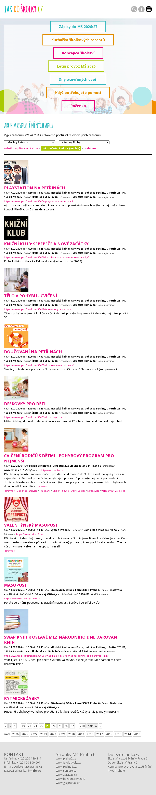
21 (35, 726)
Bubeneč (22, 490)
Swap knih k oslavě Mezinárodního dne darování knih (61, 639)
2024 (34, 734)
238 (82, 726)
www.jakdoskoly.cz (68, 762)
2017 (99, 734)
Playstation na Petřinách (34, 188)
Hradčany (44, 490)
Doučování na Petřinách (33, 351)
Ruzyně (65, 490)
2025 (25, 734)
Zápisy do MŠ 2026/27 (78, 26)
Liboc (55, 490)
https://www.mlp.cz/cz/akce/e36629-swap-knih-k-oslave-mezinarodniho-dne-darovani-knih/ (56, 655)
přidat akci (90, 148)
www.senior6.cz (66, 770)
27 (72, 726)
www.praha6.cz (66, 758)
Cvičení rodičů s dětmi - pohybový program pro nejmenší (59, 458)
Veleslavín (107, 490)
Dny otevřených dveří (78, 79)
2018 (90, 734)
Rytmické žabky (21, 698)
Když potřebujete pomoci (78, 92)
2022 (53, 734)
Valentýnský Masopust (31, 525)
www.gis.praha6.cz (68, 783)
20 (29, 726)
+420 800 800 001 (28, 762)
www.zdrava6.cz (66, 775)
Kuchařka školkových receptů (78, 39)
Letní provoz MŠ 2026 (76, 66)
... (42, 486)
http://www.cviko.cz (52, 470)
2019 (81, 734)
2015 (118, 734)
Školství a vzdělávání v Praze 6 (127, 758)
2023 (43, 734)
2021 (62, 734)
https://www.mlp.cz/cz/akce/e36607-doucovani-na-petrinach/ (39, 365)
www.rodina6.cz (66, 766)
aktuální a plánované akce (21, 148)
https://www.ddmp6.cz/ (29, 534)
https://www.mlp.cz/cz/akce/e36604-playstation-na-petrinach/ (39, 201)
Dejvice (33, 490)
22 (41, 726)
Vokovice (120, 490)
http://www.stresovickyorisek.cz (22, 598)
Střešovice (93, 490)
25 (60, 726)
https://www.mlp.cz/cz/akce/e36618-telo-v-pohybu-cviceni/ (37, 309)
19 (23, 726)
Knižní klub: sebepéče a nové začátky (46, 244)
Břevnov (10, 490)
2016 (109, 734)
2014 (127, 734)
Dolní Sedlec (78, 490)
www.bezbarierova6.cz (70, 779)
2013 (137, 734)
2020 (71, 734)
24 (53, 726)
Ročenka (78, 105)
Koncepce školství (78, 53)
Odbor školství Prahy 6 (122, 762)
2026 (15, 734)
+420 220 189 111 (29, 758)
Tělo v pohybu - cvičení (30, 295)
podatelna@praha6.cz (28, 766)
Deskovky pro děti (25, 403)
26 (66, 726)
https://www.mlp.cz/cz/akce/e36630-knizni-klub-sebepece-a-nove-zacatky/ (46, 257)
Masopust (15, 585)
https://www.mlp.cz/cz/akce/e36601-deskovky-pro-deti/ (35, 417)
